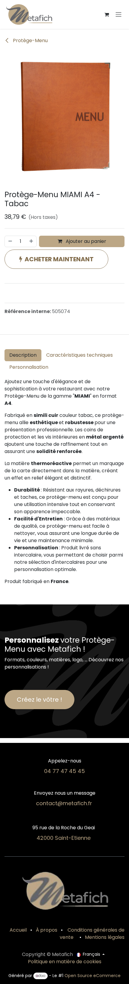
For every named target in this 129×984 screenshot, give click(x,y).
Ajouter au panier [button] (85, 241)
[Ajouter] (31, 241)
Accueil (18, 930)
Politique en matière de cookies (64, 961)
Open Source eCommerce (92, 976)
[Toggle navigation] (118, 14)
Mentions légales (104, 937)
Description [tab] (23, 355)
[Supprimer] (10, 241)
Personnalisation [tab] (28, 367)
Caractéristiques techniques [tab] (79, 355)
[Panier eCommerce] (106, 14)
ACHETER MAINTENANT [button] (59, 259)
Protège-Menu (30, 40)
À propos (46, 930)
